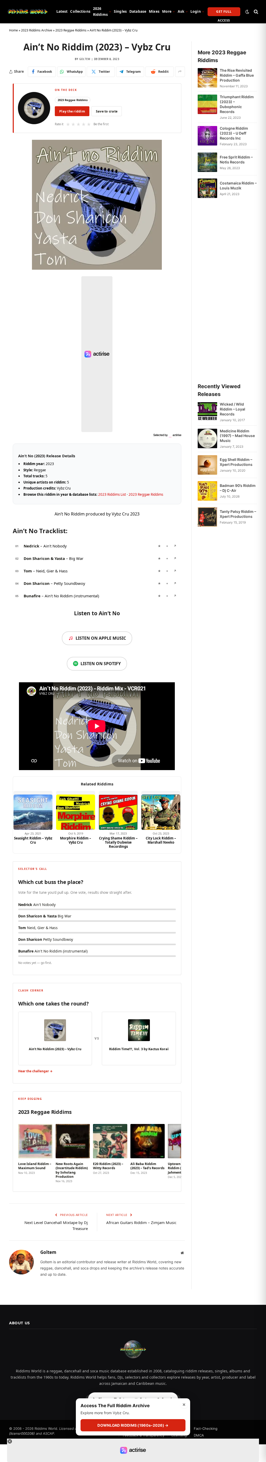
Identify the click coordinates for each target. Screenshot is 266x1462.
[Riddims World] (28, 11)
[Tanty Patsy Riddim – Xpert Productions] (207, 517)
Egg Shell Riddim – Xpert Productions (236, 462)
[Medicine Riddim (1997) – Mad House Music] (207, 439)
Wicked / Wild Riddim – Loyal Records (232, 409)
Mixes (154, 11)
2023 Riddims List (112, 494)
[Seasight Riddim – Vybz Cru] (33, 810)
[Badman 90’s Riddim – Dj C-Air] (207, 491)
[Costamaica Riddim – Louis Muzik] (207, 188)
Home (13, 30)
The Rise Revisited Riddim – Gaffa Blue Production (237, 75)
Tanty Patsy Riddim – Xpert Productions (238, 514)
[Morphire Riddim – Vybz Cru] (75, 810)
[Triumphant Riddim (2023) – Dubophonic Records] (207, 107)
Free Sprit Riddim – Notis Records (236, 159)
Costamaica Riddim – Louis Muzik (238, 185)
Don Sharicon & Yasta (44, 558)
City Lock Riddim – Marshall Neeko (161, 840)
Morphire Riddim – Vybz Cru (75, 840)
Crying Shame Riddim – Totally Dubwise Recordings (118, 842)
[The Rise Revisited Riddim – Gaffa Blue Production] (207, 78)
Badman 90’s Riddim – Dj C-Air (238, 488)
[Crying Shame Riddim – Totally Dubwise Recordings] (118, 810)
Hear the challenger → (35, 1071)
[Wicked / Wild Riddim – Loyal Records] (207, 412)
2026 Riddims (100, 11)
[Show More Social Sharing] (180, 72)
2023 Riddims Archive (36, 30)
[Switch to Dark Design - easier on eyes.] (247, 12)
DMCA (199, 1435)
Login (195, 11)
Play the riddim (72, 111)
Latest (62, 11)
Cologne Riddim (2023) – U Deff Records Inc (234, 133)
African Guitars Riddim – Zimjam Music (141, 1222)
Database (137, 11)
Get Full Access (223, 12)
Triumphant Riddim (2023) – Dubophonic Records (237, 104)
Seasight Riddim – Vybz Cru (33, 840)
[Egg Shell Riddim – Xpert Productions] (207, 465)
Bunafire (32, 595)
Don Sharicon (37, 583)
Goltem (84, 59)
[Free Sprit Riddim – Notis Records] (207, 162)
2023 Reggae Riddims (71, 30)
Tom (28, 570)
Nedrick (31, 545)
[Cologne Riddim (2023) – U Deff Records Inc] (207, 136)
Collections (80, 11)
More (167, 11)
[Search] (255, 11)
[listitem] (35, 1151)
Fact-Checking (205, 1428)
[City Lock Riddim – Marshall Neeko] (160, 810)
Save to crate (106, 111)
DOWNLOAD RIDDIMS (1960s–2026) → (132, 1425)
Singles (120, 11)
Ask (181, 11)
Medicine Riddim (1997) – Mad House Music (237, 436)
